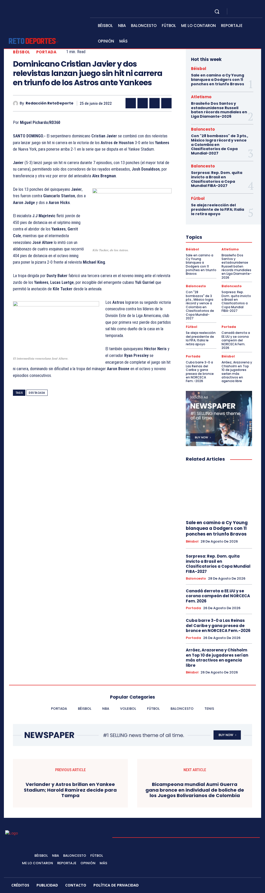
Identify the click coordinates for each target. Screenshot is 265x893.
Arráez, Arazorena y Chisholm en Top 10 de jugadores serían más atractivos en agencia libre (237, 371)
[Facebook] (235, 11)
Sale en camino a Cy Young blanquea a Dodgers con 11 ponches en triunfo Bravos (217, 80)
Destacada (37, 393)
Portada (46, 52)
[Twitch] (234, 886)
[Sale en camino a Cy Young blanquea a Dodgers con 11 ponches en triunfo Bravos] (219, 491)
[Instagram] (242, 11)
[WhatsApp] (166, 103)
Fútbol (198, 198)
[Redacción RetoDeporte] (16, 103)
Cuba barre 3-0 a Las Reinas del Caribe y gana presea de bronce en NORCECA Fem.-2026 (200, 371)
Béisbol (21, 52)
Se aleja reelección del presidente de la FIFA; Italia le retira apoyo (217, 209)
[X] (248, 11)
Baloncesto (203, 129)
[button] (217, 11)
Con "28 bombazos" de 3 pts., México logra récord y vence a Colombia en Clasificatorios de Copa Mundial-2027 (200, 305)
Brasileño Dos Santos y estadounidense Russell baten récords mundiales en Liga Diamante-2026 (219, 110)
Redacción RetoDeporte (49, 103)
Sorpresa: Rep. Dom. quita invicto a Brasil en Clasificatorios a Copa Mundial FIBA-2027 (216, 179)
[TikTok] (222, 886)
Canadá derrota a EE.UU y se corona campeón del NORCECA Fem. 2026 (236, 340)
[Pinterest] (154, 103)
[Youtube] (254, 11)
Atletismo (201, 97)
